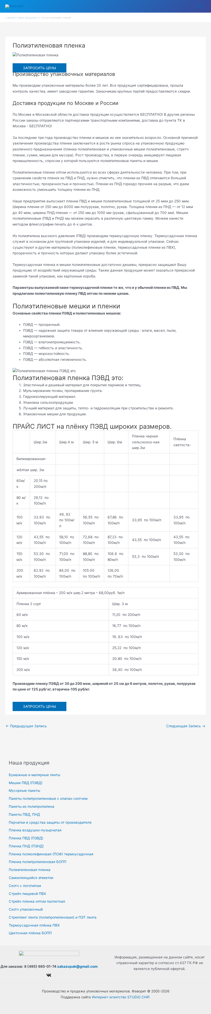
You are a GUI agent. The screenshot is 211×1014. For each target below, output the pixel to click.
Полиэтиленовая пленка (29, 870)
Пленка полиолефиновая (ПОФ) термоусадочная (51, 854)
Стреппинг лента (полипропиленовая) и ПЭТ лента (52, 917)
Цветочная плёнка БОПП (30, 933)
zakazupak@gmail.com (77, 966)
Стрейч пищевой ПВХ (27, 894)
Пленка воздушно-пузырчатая (35, 830)
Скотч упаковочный (26, 909)
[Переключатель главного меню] (199, 6)
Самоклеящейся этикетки (31, 878)
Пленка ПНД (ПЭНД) (26, 846)
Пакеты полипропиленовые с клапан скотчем (48, 798)
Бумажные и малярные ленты (34, 775)
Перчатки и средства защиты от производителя (50, 822)
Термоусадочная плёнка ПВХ (34, 925)
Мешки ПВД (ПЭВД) (25, 783)
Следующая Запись (185, 726)
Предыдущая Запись (26, 726)
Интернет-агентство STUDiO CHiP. (121, 997)
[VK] (49, 975)
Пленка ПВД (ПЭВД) (26, 838)
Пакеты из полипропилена (31, 806)
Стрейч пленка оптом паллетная (37, 901)
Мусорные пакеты (24, 790)
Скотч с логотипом (25, 886)
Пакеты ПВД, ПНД (24, 814)
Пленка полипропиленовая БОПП (37, 862)
